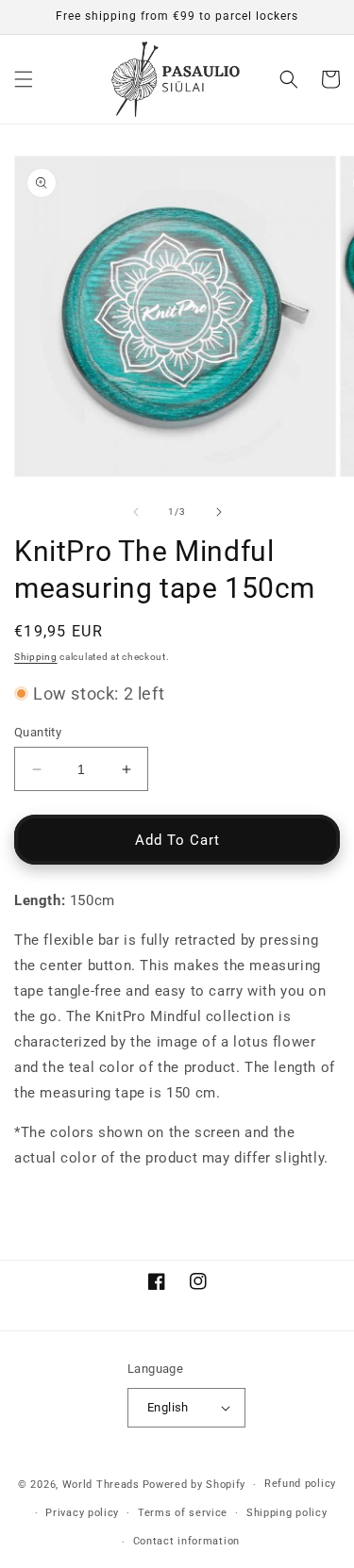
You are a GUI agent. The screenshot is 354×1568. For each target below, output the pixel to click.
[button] (23, 79)
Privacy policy (82, 1513)
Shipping (36, 657)
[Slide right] (219, 512)
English (168, 1407)
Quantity (37, 732)
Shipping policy (287, 1513)
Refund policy (300, 1483)
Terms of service (183, 1513)
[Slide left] (136, 512)
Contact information (186, 1541)
